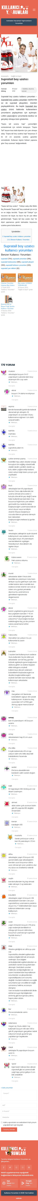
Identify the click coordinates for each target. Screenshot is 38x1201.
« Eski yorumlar (7, 1085)
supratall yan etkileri (8, 266)
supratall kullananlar (8, 259)
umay (11, 715)
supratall (4, 256)
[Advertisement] (19, 163)
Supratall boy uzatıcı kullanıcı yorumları (16, 234)
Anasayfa (5, 74)
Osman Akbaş (4, 87)
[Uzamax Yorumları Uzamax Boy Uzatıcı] (8, 275)
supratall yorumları (19, 256)
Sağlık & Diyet (16, 74)
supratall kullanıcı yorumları (16, 262)
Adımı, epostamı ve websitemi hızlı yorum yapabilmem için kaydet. (19, 1121)
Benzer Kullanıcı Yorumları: (18, 237)
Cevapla (11, 383)
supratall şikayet (27, 259)
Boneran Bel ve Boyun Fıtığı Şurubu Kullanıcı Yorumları (7, 304)
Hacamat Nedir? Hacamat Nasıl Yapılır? (19, 21)
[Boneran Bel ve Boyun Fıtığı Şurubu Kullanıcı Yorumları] (8, 296)
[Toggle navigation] (34, 10)
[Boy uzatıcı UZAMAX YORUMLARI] (25, 275)
